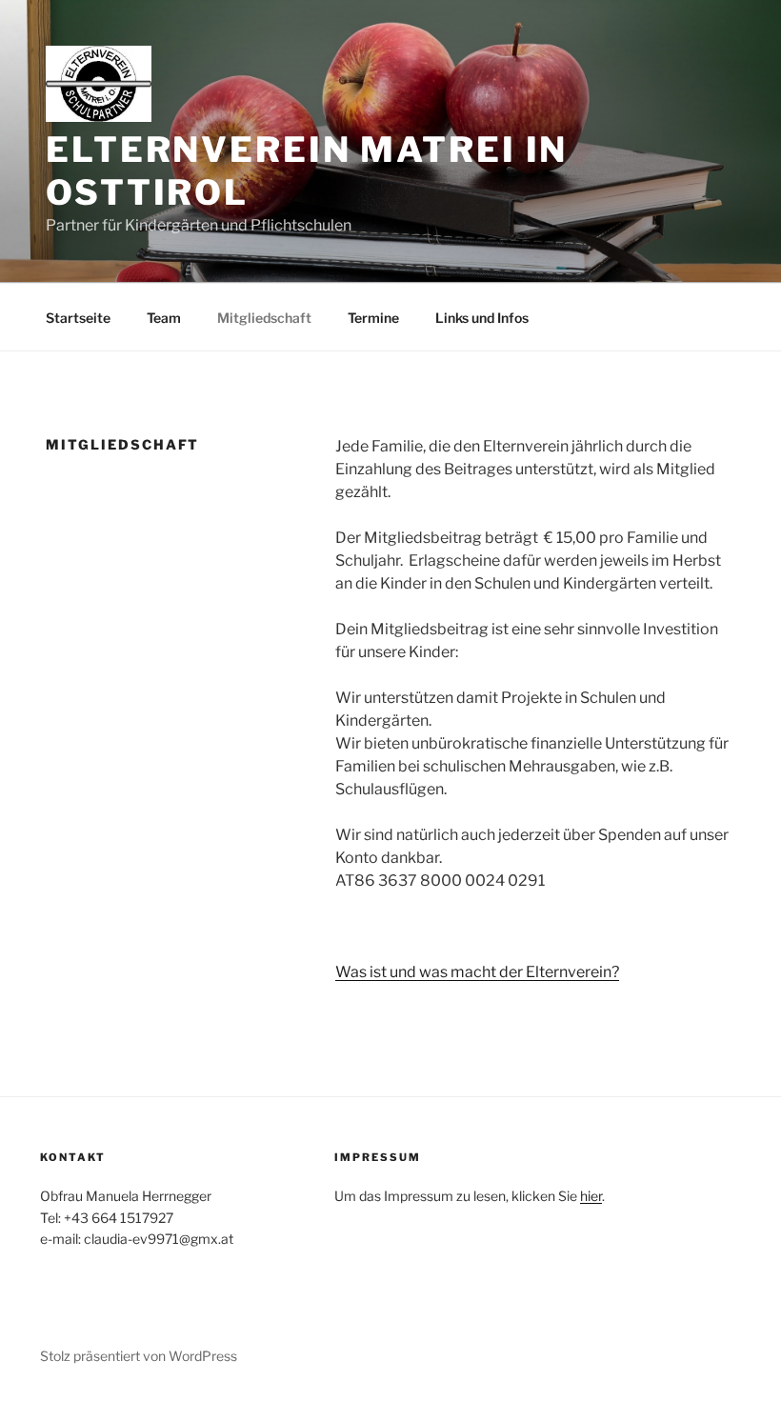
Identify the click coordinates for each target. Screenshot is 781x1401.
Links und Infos (482, 318)
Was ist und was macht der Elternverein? (477, 972)
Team (164, 318)
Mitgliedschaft (264, 318)
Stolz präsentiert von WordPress (138, 1356)
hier (591, 1196)
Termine (373, 318)
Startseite (78, 318)
